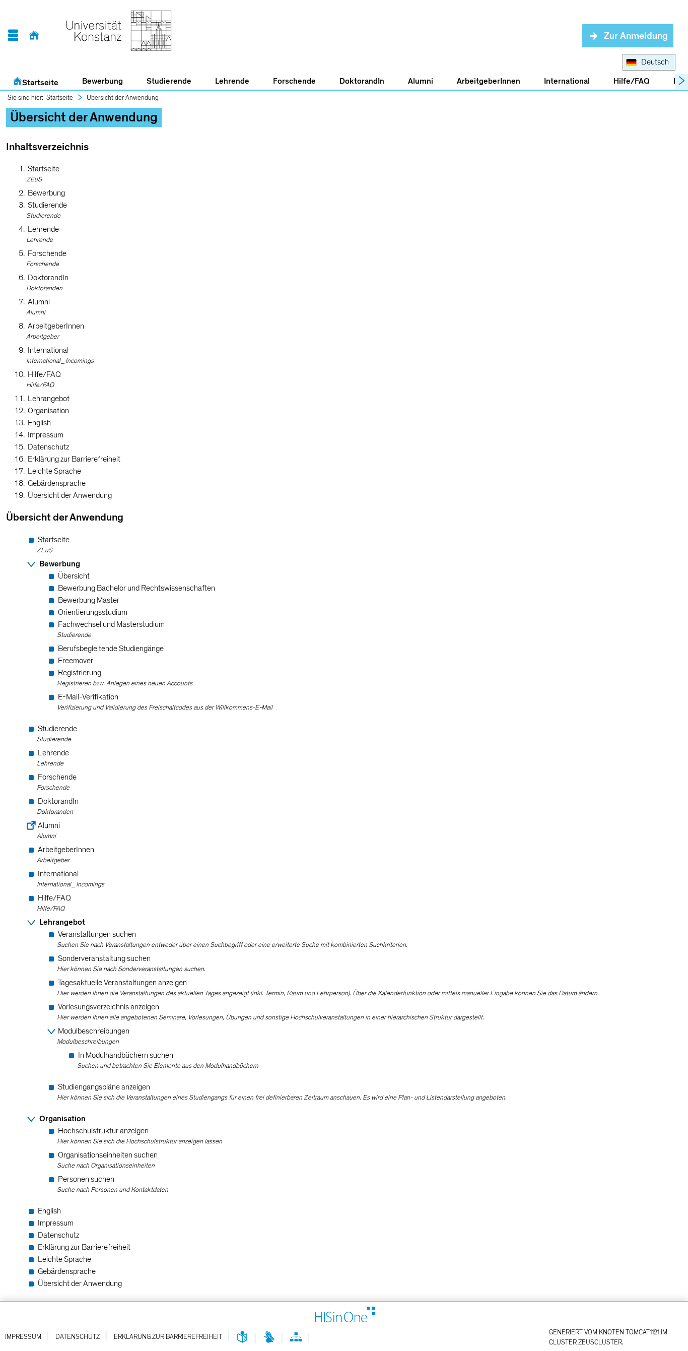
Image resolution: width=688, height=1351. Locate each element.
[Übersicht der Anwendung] (296, 1338)
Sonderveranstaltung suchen (104, 958)
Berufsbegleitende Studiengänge (111, 649)
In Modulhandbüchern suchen (125, 1055)
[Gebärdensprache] (269, 1337)
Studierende (169, 81)
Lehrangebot (49, 399)
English (39, 423)
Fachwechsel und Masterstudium (111, 624)
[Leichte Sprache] (242, 1337)
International (567, 81)
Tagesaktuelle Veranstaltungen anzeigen (122, 983)
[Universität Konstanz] (119, 36)
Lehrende (232, 81)
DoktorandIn (361, 81)
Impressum (45, 435)
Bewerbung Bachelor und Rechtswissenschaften (136, 588)
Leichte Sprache (54, 471)
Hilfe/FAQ (631, 81)
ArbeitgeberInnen (488, 81)
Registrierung (79, 673)
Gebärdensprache (57, 483)
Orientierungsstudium (92, 612)
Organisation (48, 411)
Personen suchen (86, 1179)
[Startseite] (34, 36)
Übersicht (74, 576)
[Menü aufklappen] (13, 35)
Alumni (420, 81)
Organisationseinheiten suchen (108, 1155)
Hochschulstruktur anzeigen (103, 1131)
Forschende (294, 81)
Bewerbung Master (88, 600)
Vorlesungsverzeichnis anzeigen (108, 1007)
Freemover (75, 661)
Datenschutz (48, 447)
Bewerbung (97, 81)
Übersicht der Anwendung (123, 98)
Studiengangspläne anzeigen (104, 1087)
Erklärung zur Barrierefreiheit (74, 459)
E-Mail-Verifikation (88, 697)
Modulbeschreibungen (93, 1031)
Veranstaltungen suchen (97, 934)
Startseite (40, 83)
